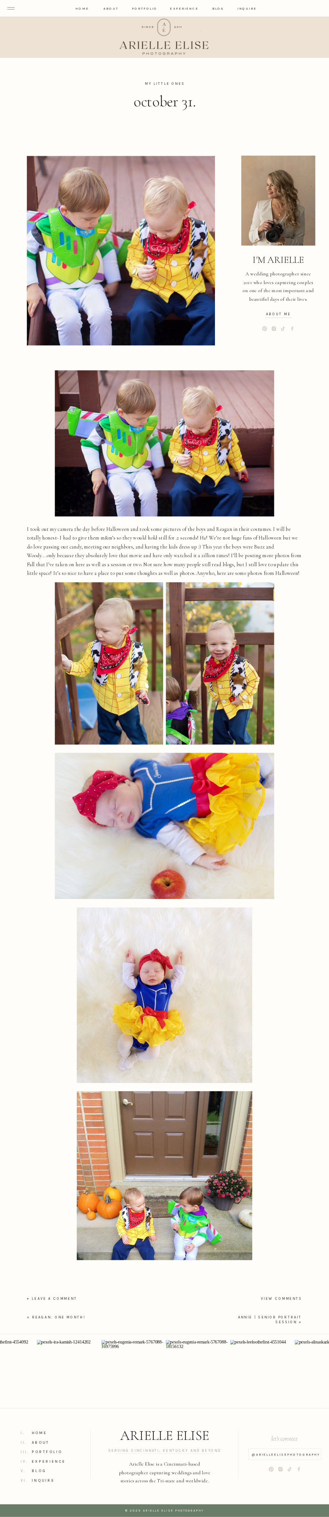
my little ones (165, 83)
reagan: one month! (58, 1317)
